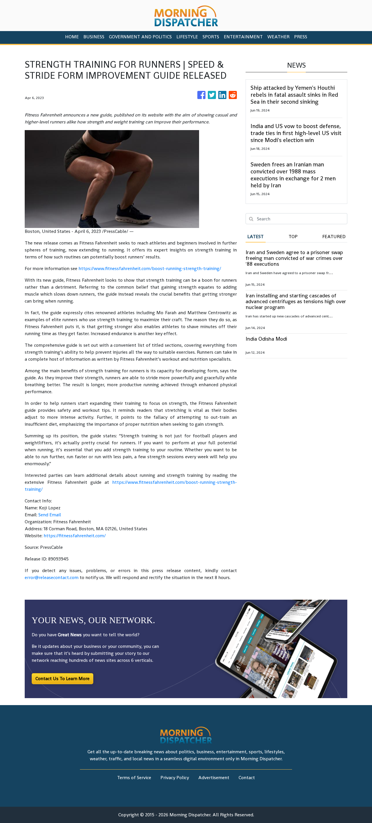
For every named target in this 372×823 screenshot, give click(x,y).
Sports (211, 37)
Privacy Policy (174, 778)
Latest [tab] (255, 236)
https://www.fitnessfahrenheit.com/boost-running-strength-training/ (149, 268)
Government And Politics (140, 37)
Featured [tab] (334, 236)
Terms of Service (134, 778)
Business (93, 37)
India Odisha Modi (266, 338)
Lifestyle (187, 37)
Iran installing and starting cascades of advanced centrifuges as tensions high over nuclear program (296, 301)
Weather (278, 37)
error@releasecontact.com (51, 577)
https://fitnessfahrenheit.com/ (75, 536)
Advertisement (213, 778)
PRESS (300, 37)
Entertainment (243, 37)
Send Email (49, 515)
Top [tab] (293, 236)
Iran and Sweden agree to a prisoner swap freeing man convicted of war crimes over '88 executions (294, 258)
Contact (247, 778)
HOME (72, 37)
